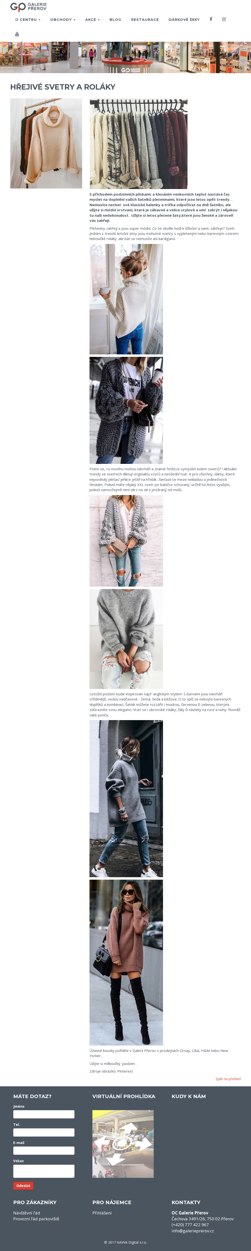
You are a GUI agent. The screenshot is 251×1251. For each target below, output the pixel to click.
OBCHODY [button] (61, 19)
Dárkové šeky (184, 19)
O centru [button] (26, 19)
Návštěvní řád (26, 1213)
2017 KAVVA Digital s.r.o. (127, 1242)
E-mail (18, 1142)
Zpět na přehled (228, 1078)
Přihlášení (102, 1213)
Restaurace (145, 19)
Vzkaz (18, 1160)
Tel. (16, 1124)
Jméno (19, 1106)
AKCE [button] (91, 19)
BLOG (115, 19)
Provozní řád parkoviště (36, 1219)
